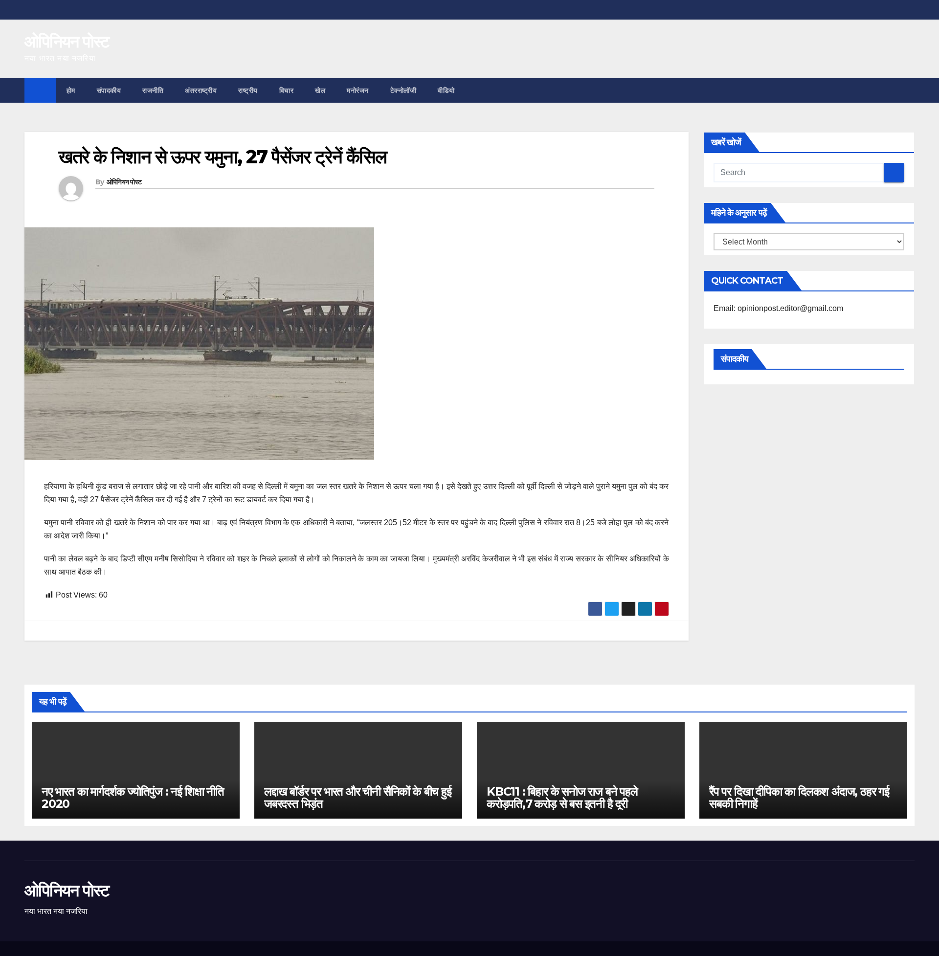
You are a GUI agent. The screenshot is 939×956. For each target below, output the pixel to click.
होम (71, 90)
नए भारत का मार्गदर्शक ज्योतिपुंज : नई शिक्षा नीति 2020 (133, 797)
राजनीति (152, 90)
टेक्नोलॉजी (403, 90)
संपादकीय (109, 90)
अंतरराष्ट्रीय (201, 90)
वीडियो (446, 90)
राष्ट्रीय (248, 90)
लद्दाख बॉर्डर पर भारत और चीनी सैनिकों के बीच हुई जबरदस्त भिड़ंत (357, 797)
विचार (286, 90)
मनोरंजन (358, 90)
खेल (320, 90)
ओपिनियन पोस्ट (66, 41)
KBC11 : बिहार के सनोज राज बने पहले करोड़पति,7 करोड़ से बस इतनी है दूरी (562, 797)
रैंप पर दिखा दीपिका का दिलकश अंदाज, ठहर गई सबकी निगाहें (799, 797)
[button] (908, 90)
